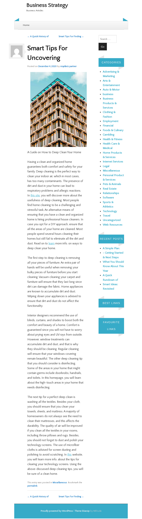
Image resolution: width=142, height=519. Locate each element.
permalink (32, 486)
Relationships (111, 193)
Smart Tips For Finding (71, 36)
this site (35, 195)
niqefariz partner (68, 66)
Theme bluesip (82, 511)
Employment (110, 121)
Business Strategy (47, 5)
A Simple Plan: (111, 248)
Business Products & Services (109, 103)
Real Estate (109, 188)
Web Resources (112, 224)
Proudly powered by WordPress (57, 511)
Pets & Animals (112, 184)
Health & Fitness (112, 139)
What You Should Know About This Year (113, 266)
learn (51, 243)
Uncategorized (112, 220)
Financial (108, 125)
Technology (110, 211)
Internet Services (113, 161)
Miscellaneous (60, 482)
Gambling (108, 134)
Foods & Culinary (113, 130)
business (108, 94)
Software (108, 197)
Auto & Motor (111, 89)
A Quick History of (37, 36)
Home (26, 25)
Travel (106, 215)
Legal (106, 166)
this (69, 454)
